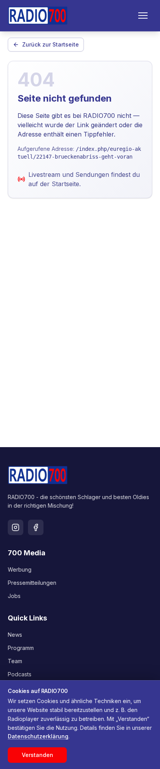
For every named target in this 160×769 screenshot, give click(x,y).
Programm (21, 648)
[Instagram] (15, 527)
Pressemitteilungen (32, 582)
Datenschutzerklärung (38, 736)
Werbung (19, 569)
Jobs (14, 596)
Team (15, 661)
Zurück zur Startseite (50, 44)
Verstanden (37, 755)
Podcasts (19, 674)
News (15, 634)
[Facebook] (35, 527)
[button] (143, 15)
